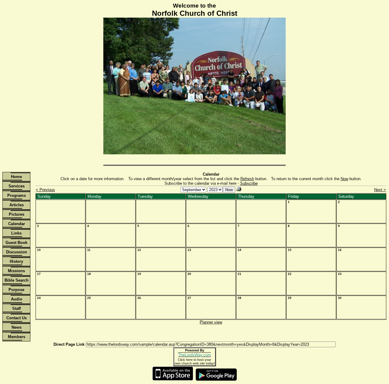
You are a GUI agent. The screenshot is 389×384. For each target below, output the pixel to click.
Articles (16, 205)
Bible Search (17, 280)
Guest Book (16, 242)
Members (16, 336)
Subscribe (249, 183)
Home (16, 176)
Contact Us (16, 318)
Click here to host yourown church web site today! (194, 361)
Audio (16, 299)
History (16, 261)
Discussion (16, 252)
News (17, 327)
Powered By (194, 350)
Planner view (211, 322)
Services (17, 186)
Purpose (16, 289)
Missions (16, 271)
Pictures (16, 214)
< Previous (45, 189)
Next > (380, 189)
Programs (16, 195)
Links (16, 233)
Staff (16, 308)
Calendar (16, 223)
